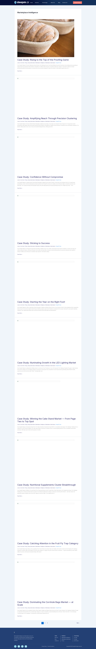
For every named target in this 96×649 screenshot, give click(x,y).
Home (31, 2)
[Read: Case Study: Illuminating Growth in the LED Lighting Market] (45, 340)
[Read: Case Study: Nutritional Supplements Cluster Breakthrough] (45, 460)
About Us (53, 2)
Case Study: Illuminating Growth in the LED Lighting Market (46, 362)
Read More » (19, 71)
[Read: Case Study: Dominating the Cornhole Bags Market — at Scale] (45, 580)
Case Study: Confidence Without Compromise (40, 177)
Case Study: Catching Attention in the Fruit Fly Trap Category (47, 543)
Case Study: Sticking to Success (33, 243)
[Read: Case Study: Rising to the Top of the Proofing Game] (45, 38)
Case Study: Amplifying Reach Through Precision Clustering (47, 118)
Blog (59, 2)
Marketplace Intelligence (40, 62)
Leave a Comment (20, 62)
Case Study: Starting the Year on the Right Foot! (41, 302)
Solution (37, 2)
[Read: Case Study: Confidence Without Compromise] (45, 155)
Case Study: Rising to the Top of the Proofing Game (43, 59)
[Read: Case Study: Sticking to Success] (45, 217)
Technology (44, 2)
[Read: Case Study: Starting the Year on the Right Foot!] (45, 280)
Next (78, 623)
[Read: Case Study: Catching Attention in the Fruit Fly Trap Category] (45, 521)
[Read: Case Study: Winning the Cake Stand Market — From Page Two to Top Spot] (38, 398)
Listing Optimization (31, 62)
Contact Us (64, 2)
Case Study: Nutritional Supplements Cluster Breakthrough (46, 485)
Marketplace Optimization (50, 62)
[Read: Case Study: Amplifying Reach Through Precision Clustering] (45, 96)
